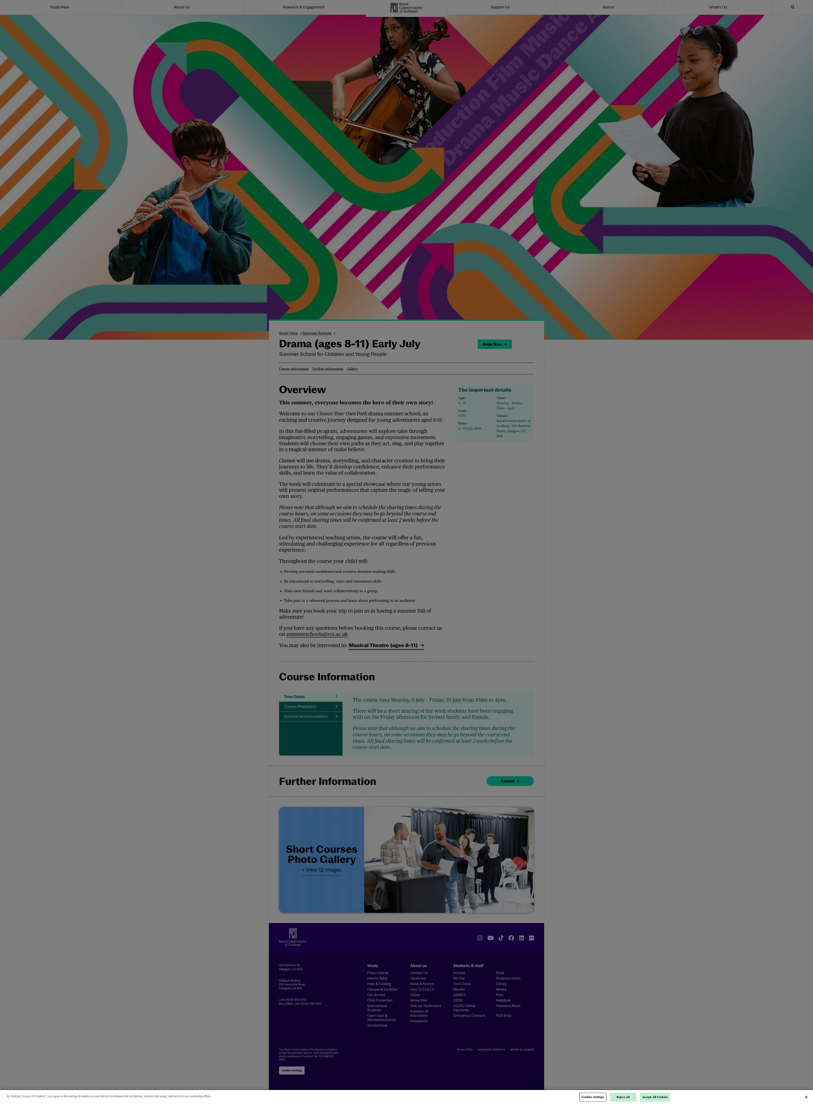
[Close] (806, 1097)
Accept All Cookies (655, 1097)
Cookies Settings (593, 1097)
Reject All (623, 1097)
